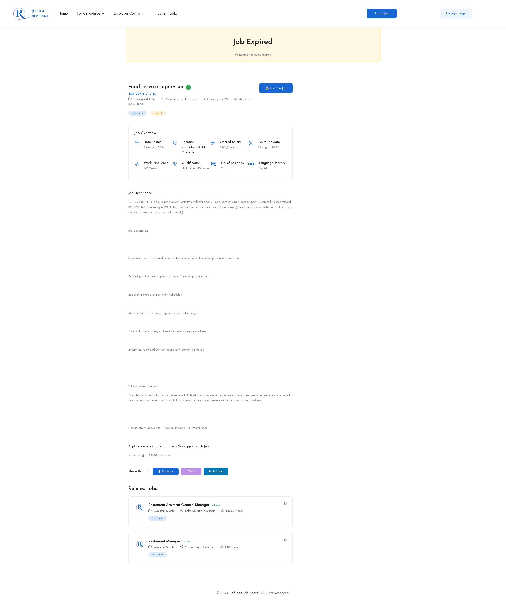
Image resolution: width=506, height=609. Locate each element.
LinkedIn (217, 471)
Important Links (166, 13)
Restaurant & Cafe (144, 99)
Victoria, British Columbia (199, 547)
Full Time (137, 113)
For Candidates (89, 13)
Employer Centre (127, 13)
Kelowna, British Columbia (200, 511)
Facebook (167, 471)
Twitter (191, 471)
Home (63, 13)
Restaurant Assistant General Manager (178, 504)
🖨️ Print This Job (275, 88)
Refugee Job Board (244, 593)
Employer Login (456, 13)
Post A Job (382, 13)
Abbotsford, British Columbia (182, 99)
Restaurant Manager (164, 541)
